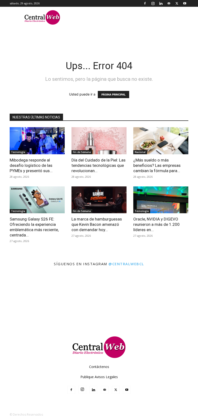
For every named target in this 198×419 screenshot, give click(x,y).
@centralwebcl (126, 263)
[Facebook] (144, 3)
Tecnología (18, 152)
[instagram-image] (12, 282)
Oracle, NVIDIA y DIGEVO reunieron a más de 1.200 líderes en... (156, 224)
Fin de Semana (82, 152)
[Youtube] (184, 3)
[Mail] (168, 3)
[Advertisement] (99, 314)
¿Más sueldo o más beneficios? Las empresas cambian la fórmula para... (157, 165)
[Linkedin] (160, 3)
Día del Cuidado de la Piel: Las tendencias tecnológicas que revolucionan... (98, 165)
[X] (176, 3)
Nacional (140, 152)
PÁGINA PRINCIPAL (113, 94)
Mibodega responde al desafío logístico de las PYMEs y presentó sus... (31, 165)
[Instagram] (152, 3)
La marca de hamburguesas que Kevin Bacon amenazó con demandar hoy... (96, 224)
